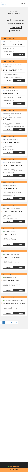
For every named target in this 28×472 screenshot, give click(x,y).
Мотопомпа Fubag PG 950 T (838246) (14, 306)
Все (8, 20)
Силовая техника (15, 27)
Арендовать (20, 54)
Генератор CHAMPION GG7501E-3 (14, 168)
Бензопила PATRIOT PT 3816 (14, 96)
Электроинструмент (18, 20)
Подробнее (8, 54)
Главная (23, 3)
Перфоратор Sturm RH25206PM (14, 214)
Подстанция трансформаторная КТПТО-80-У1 (14, 121)
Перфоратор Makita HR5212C (14, 260)
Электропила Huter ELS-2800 (14, 145)
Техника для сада (15, 31)
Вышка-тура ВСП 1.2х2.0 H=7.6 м (14, 47)
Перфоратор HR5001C (14, 237)
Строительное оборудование (16, 23)
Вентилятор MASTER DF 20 (14, 283)
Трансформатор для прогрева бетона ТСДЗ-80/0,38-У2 (14, 72)
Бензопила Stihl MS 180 (14, 191)
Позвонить (15, 470)
